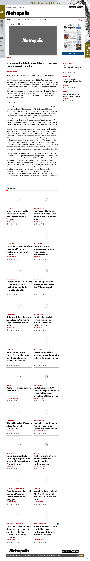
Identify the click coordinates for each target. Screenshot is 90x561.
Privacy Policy (50, 555)
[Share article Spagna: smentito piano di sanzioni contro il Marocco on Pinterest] (70, 100)
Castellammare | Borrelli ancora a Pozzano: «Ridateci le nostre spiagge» (18, 495)
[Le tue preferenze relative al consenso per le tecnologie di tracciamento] (87, 558)
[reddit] (22, 24)
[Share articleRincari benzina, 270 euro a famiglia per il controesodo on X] (10, 433)
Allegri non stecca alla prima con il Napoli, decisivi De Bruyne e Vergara (17, 215)
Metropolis (8, 7)
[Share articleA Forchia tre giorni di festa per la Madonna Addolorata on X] (66, 72)
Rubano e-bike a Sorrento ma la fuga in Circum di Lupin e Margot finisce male (18, 321)
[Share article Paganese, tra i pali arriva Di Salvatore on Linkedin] (12, 400)
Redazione (14, 7)
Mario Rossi (65, 85)
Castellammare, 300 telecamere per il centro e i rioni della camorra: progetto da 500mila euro (46, 391)
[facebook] (8, 24)
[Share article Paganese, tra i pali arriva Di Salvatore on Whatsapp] (16, 400)
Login (81, 20)
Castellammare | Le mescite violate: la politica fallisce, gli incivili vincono (46, 355)
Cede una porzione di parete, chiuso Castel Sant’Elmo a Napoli (44, 284)
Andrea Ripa (10, 221)
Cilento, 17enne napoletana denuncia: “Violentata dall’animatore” (44, 250)
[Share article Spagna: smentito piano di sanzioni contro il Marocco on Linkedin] (68, 100)
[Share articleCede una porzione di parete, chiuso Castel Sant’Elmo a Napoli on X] (37, 294)
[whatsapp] (19, 24)
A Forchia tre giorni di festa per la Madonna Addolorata (72, 67)
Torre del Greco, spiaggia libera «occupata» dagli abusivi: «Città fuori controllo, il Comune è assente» (18, 532)
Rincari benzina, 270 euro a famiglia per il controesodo (19, 426)
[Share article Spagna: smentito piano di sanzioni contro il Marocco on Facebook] (64, 100)
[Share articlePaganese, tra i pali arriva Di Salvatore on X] (10, 400)
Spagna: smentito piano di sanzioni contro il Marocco (72, 95)
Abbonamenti (22, 7)
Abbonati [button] (72, 53)
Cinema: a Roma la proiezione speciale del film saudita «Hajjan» (72, 81)
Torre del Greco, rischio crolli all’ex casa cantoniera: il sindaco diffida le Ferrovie (45, 530)
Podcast (35, 20)
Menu (42, 20)
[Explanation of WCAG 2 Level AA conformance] (80, 556)
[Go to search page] (28, 7)
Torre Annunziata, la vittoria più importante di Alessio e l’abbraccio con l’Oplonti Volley (18, 459)
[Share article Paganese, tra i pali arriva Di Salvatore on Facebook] (7, 400)
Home (8, 20)
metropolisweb (38, 362)
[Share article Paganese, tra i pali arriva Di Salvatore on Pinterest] (14, 400)
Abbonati (73, 20)
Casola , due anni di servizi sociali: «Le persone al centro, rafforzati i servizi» (43, 321)
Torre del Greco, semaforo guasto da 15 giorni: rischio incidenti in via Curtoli (19, 250)
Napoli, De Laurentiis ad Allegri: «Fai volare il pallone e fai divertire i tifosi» (45, 495)
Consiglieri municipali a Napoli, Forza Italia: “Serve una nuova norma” (46, 426)
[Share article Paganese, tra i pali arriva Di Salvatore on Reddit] (19, 400)
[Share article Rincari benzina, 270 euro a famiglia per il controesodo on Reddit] (19, 433)
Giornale (16, 20)
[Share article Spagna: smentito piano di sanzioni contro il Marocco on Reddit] (75, 100)
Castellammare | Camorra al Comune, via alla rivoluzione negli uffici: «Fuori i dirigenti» (19, 285)
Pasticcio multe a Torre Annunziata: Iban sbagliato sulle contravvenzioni (45, 459)
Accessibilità (57, 555)
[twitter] (10, 24)
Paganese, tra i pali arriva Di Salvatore (18, 389)
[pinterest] (16, 24)
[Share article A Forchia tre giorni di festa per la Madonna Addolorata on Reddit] (75, 72)
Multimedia (26, 20)
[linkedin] (13, 24)
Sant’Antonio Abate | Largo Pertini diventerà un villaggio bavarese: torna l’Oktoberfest (17, 356)
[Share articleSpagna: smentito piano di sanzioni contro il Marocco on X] (66, 100)
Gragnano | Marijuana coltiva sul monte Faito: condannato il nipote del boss (45, 215)
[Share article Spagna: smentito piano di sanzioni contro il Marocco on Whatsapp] (72, 100)
